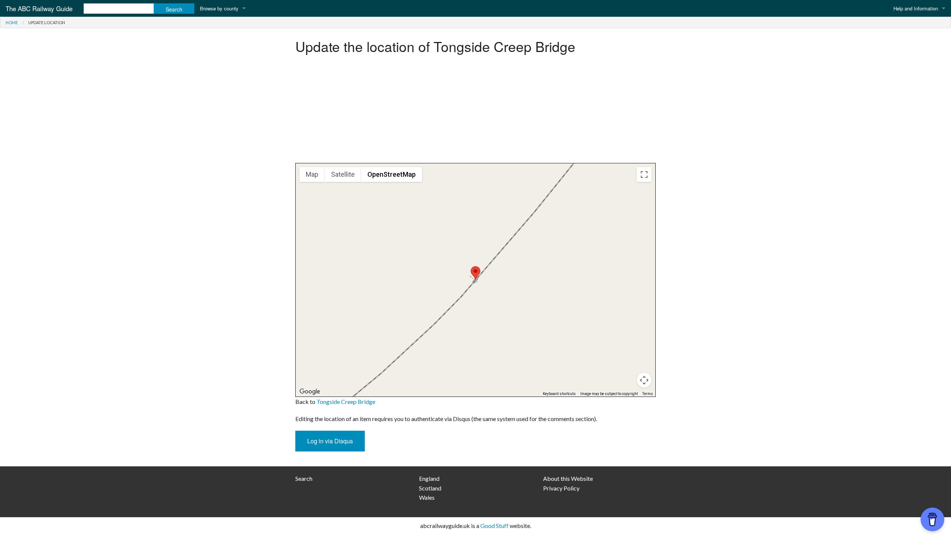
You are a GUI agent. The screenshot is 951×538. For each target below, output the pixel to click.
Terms (647, 394)
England (429, 478)
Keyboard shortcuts (559, 394)
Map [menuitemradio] (312, 174)
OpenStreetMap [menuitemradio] (391, 174)
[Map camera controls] (644, 380)
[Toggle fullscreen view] (644, 174)
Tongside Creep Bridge (346, 401)
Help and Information (915, 8)
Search (303, 478)
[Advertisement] (475, 111)
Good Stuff (494, 525)
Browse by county (219, 8)
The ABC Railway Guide (39, 8)
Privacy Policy (561, 488)
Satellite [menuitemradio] (343, 174)
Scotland (430, 488)
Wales (427, 497)
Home (12, 22)
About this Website (568, 478)
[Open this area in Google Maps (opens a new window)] (310, 392)
